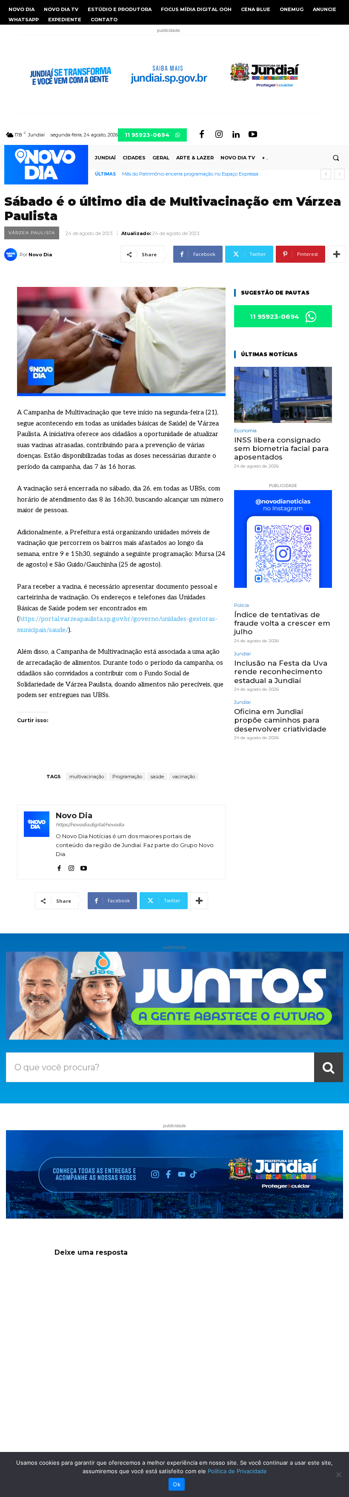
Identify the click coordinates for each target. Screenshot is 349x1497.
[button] (336, 158)
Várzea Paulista (32, 232)
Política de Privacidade (237, 1471)
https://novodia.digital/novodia (90, 825)
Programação (127, 777)
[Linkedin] (235, 134)
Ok (176, 1484)
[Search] (328, 1067)
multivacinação (86, 777)
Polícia (241, 605)
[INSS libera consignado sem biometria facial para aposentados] (283, 394)
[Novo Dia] (12, 254)
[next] (339, 174)
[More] (337, 254)
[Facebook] (201, 134)
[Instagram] (218, 134)
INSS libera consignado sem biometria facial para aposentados (191, 174)
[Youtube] (252, 134)
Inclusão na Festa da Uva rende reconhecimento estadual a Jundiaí (280, 672)
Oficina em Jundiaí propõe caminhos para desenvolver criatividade (280, 720)
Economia (245, 430)
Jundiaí (242, 654)
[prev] (325, 174)
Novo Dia (40, 255)
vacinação (183, 777)
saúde (157, 777)
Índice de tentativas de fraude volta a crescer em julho (282, 623)
